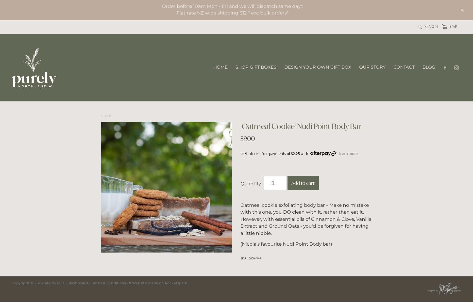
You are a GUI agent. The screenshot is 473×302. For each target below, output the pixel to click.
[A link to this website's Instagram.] (456, 67)
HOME (220, 67)
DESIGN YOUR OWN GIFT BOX (317, 67)
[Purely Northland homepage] (56, 67)
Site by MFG (55, 283)
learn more (348, 153)
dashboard (78, 283)
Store (106, 116)
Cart (454, 26)
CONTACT (404, 67)
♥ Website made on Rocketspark (158, 283)
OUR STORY (372, 67)
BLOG (428, 67)
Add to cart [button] (303, 183)
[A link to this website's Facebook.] (445, 67)
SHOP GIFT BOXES (256, 67)
